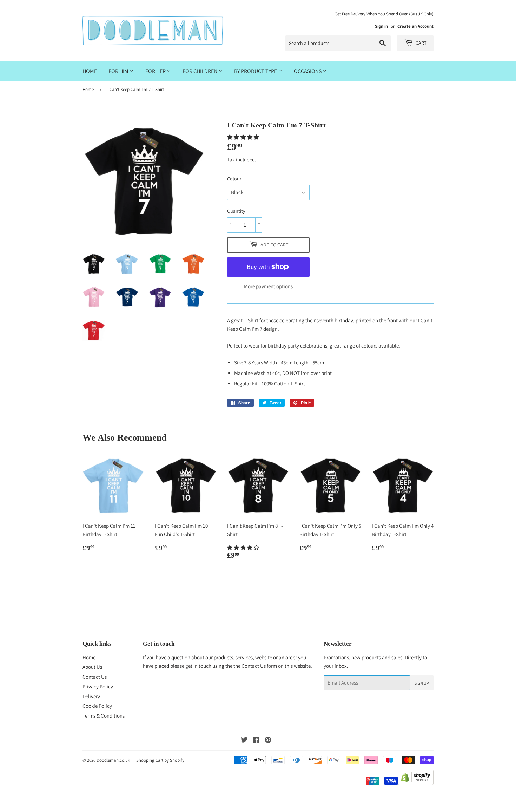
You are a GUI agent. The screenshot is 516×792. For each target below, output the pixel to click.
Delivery (91, 696)
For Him (119, 71)
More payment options (268, 286)
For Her (156, 71)
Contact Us (94, 676)
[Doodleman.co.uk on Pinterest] (268, 740)
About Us (92, 667)
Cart (420, 43)
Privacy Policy (97, 686)
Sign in (381, 26)
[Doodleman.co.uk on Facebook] (256, 740)
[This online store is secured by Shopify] (416, 783)
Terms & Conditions (103, 715)
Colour (234, 179)
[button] (243, 137)
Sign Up (422, 683)
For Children (200, 71)
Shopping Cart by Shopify (160, 760)
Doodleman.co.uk (113, 760)
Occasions (308, 71)
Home (89, 71)
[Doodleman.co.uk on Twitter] (244, 740)
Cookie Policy (97, 705)
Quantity (236, 211)
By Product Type (256, 71)
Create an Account (415, 26)
